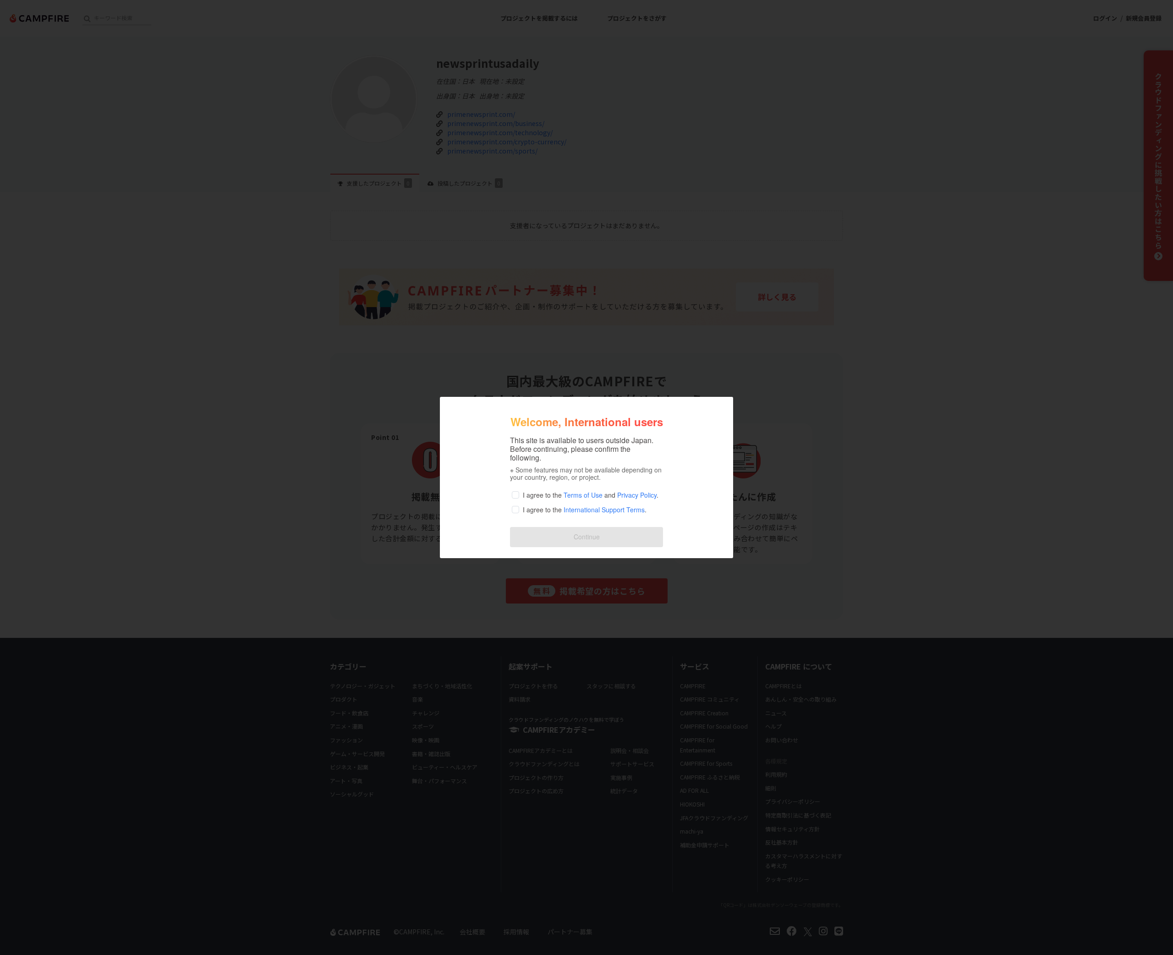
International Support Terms (604, 509)
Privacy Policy (637, 494)
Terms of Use (583, 494)
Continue (587, 536)
